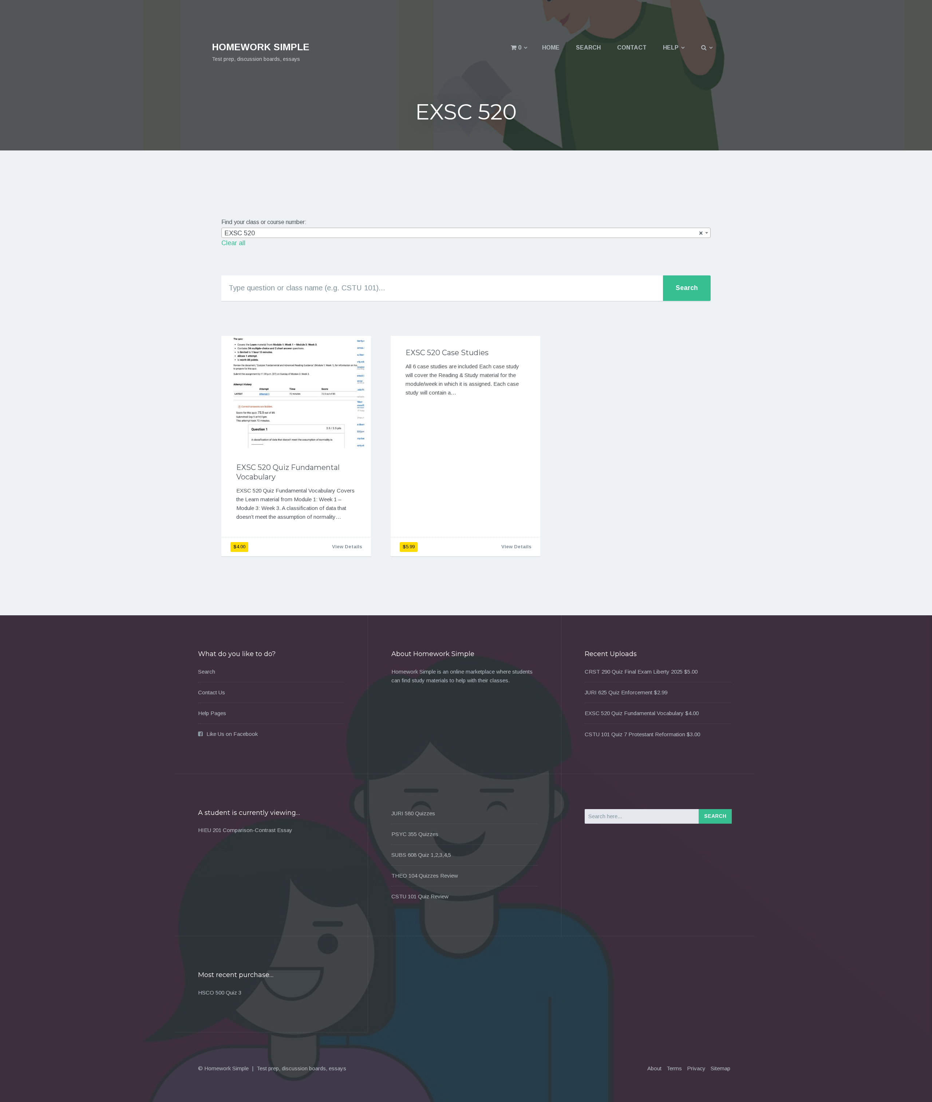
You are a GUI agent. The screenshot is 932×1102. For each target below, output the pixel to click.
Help (671, 47)
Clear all (233, 243)
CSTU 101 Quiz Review (420, 896)
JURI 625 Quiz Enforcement (618, 692)
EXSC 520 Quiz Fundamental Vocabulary (634, 713)
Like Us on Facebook (232, 734)
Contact (632, 47)
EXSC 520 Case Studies (447, 352)
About (654, 1068)
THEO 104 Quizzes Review (424, 875)
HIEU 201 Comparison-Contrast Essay (245, 830)
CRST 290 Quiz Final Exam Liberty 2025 (634, 671)
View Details (347, 546)
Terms (674, 1068)
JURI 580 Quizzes (413, 813)
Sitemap (720, 1068)
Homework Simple (260, 47)
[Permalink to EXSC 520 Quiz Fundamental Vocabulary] (296, 392)
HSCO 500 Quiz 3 (219, 992)
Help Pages (212, 713)
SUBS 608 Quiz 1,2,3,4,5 (421, 855)
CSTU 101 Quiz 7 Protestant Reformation (635, 734)
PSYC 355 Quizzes (414, 834)
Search (588, 47)
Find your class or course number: (264, 222)
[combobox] (466, 233)
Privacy (696, 1068)
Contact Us (211, 692)
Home (551, 47)
